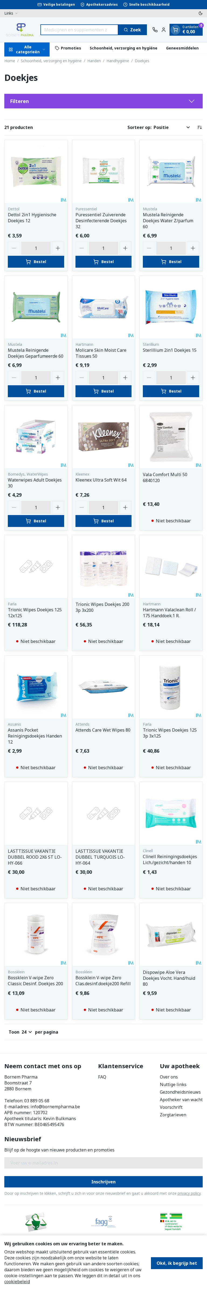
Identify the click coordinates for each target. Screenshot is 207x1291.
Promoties (71, 48)
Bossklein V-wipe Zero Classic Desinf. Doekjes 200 (35, 981)
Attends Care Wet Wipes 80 (102, 730)
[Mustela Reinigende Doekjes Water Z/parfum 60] (171, 171)
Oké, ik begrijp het (177, 1263)
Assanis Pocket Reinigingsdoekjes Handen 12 (35, 736)
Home (9, 60)
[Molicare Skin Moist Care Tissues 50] (103, 307)
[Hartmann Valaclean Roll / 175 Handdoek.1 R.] (171, 566)
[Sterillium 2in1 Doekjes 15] (171, 307)
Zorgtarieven (173, 1115)
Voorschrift (171, 1107)
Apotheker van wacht (181, 1100)
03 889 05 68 (36, 1101)
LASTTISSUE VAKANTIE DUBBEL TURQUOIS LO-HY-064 (100, 857)
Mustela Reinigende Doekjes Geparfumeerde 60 (35, 353)
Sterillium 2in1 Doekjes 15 (169, 350)
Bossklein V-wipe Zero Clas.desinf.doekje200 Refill (103, 981)
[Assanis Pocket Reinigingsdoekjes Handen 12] (36, 687)
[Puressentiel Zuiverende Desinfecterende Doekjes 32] (103, 171)
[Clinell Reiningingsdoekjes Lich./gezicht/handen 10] (171, 813)
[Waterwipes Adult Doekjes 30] (36, 436)
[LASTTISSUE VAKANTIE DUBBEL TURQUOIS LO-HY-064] (103, 813)
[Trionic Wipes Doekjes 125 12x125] (36, 566)
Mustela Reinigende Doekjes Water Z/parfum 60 (168, 221)
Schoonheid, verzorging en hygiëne (123, 48)
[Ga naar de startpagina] (19, 30)
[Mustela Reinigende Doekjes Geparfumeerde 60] (36, 307)
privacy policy (189, 1193)
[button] (103, 101)
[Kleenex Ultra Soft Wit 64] (103, 436)
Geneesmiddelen (182, 48)
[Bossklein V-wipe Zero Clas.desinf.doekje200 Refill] (103, 934)
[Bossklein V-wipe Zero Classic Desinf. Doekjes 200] (36, 934)
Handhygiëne (117, 60)
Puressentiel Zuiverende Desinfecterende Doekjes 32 (101, 221)
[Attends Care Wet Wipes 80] (103, 687)
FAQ (102, 1077)
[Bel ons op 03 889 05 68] (155, 29)
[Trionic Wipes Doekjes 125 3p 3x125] (171, 687)
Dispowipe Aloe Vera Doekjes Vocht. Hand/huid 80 (169, 978)
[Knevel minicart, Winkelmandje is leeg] (175, 30)
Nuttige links (173, 1084)
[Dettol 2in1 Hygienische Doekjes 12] (36, 171)
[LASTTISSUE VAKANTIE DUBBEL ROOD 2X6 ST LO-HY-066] (36, 813)
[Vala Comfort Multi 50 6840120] (171, 436)
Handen (94, 60)
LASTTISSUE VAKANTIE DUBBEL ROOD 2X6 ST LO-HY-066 (35, 857)
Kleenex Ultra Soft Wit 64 (100, 480)
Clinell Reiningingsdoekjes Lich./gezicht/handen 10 (170, 859)
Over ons (169, 1077)
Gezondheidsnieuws (180, 1092)
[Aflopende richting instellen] (199, 127)
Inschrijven (103, 1182)
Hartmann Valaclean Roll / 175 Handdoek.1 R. (169, 613)
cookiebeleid (17, 1282)
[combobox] (79, 29)
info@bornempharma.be (55, 1107)
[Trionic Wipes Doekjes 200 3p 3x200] (103, 566)
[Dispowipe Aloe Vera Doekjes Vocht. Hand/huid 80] (171, 934)
